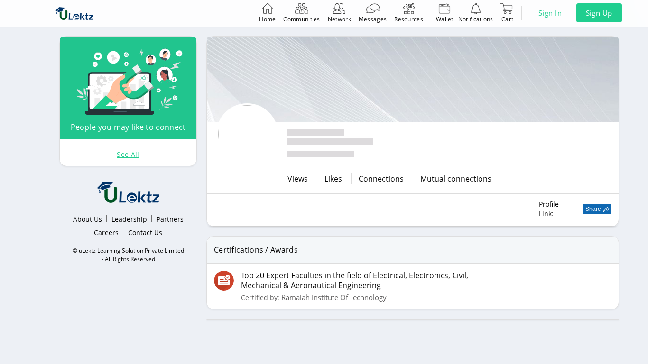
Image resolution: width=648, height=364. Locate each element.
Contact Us (145, 232)
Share (593, 209)
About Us (87, 219)
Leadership (129, 219)
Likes (334, 178)
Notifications (475, 19)
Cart (507, 19)
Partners (170, 219)
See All (128, 154)
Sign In (550, 13)
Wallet (445, 19)
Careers (106, 232)
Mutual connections (455, 178)
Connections (382, 178)
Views (298, 178)
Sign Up (599, 13)
